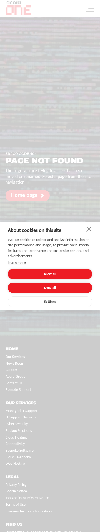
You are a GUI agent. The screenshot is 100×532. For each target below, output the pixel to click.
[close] (89, 228)
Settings (50, 302)
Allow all (50, 274)
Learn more (17, 263)
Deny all (50, 288)
